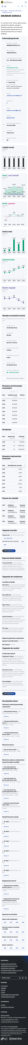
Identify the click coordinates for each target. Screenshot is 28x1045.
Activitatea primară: (11, 84)
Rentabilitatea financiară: (13, 355)
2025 (23, 922)
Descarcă (6, 716)
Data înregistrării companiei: (14, 123)
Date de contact (5, 1015)
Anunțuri (3, 1005)
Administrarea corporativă (8, 968)
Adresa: (8, 93)
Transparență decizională (8, 997)
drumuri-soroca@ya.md (14, 110)
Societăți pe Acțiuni (7, 12)
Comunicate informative (7, 1007)
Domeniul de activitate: (12, 80)
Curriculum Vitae (8, 538)
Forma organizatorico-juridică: (14, 58)
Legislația (3, 988)
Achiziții (3, 990)
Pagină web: (10, 100)
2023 (5, 544)
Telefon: (9, 115)
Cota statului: (10, 333)
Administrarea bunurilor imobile (9, 966)
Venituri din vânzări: (12, 340)
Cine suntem (4, 986)
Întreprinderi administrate (15, 10)
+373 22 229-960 (6, 1019)
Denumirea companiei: (12, 43)
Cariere (3, 992)
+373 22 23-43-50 (6, 1022)
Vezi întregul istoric (9, 550)
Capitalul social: (11, 325)
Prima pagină (4, 10)
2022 (5, 922)
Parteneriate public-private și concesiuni (12, 970)
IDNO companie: (11, 50)
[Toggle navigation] (25, 2)
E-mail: (8, 108)
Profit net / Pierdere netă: (13, 370)
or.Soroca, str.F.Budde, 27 (14, 95)
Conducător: (10, 130)
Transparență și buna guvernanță (10, 994)
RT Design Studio (13, 1026)
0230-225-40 (11, 118)
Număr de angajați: (11, 138)
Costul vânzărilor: (11, 362)
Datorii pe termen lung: (12, 348)
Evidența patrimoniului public (8, 964)
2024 (22, 541)
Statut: (8, 65)
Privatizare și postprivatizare (8, 972)
